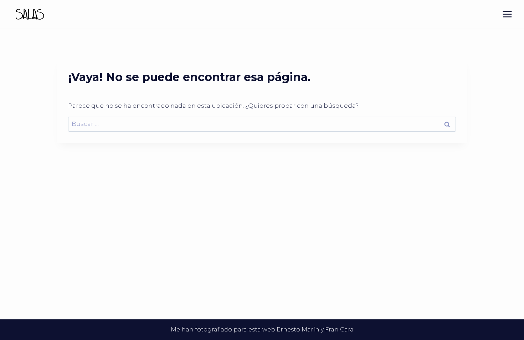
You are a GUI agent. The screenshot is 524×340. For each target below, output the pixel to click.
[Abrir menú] (507, 14)
